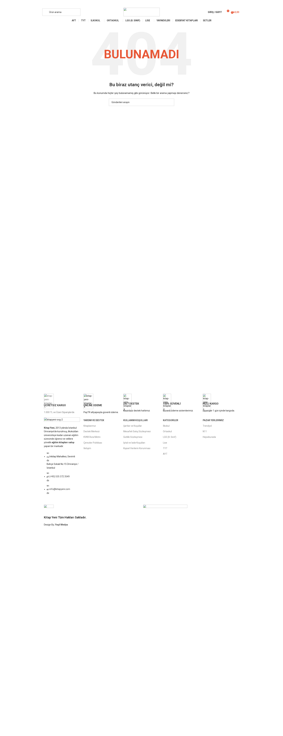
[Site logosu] (141, 11)
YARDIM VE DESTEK (94, 420)
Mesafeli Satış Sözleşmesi (137, 431)
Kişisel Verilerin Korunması (136, 448)
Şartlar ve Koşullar (132, 426)
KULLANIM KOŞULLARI (135, 420)
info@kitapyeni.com (59, 489)
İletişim (87, 448)
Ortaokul (167, 431)
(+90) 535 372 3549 (59, 476)
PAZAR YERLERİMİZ (213, 420)
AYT (165, 454)
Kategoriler (170, 420)
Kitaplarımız (90, 426)
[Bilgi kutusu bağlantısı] (62, 404)
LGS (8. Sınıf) (169, 437)
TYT (165, 448)
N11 (205, 431)
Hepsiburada (209, 437)
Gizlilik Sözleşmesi (132, 437)
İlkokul (166, 426)
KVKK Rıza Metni (92, 437)
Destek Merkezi (92, 431)
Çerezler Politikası (93, 442)
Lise (165, 442)
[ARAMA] (170, 102)
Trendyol (207, 426)
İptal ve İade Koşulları (134, 442)
